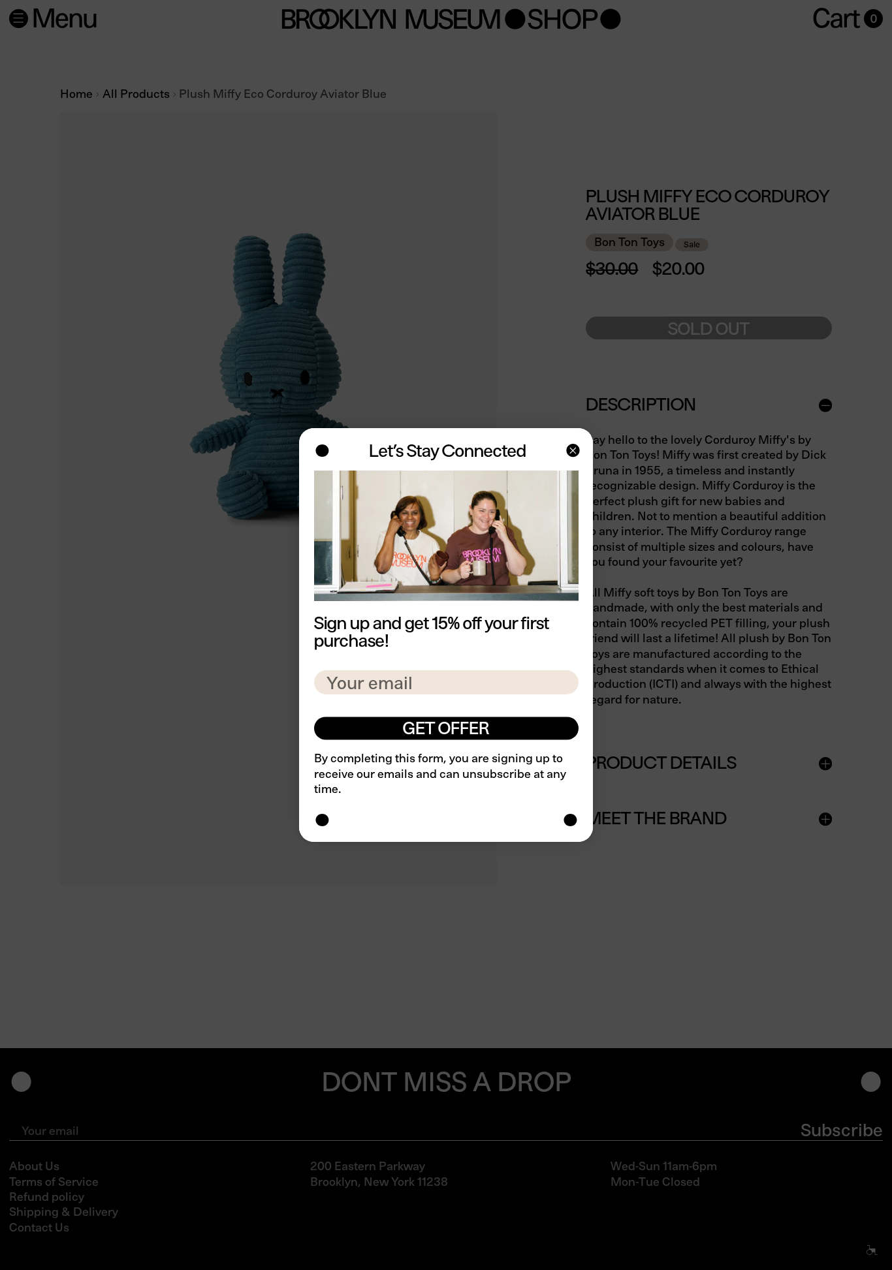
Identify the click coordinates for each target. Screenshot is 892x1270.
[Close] (571, 452)
